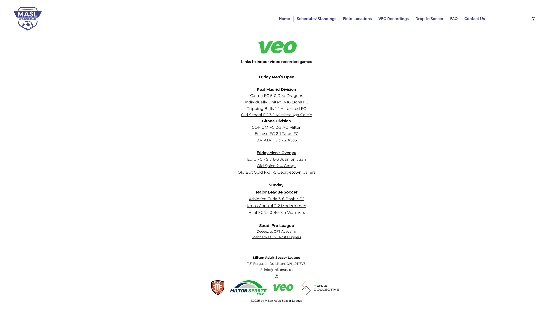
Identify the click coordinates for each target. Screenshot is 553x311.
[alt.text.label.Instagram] (533, 19)
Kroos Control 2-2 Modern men (276, 205)
